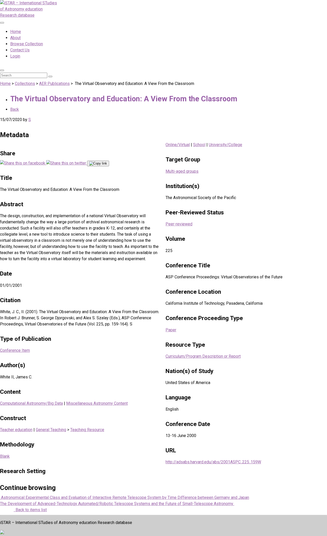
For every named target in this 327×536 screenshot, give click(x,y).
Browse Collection (26, 43)
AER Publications (54, 83)
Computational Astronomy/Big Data (31, 403)
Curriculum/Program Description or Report (203, 356)
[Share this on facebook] (23, 163)
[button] (2, 70)
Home (15, 31)
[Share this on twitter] (66, 163)
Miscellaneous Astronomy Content (97, 403)
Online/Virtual (178, 144)
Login (15, 56)
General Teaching (51, 429)
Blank (5, 456)
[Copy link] (98, 163)
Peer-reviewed (179, 224)
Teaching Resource (87, 429)
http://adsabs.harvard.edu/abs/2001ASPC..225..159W (213, 462)
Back (14, 109)
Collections (25, 83)
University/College (225, 144)
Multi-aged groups (182, 171)
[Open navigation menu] (2, 23)
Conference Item (15, 350)
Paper (171, 329)
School (199, 144)
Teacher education (16, 429)
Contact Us (20, 50)
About (15, 37)
